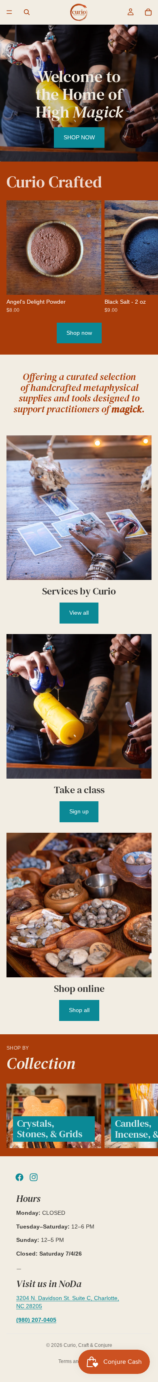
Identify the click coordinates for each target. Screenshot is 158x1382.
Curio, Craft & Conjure (88, 1345)
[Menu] (9, 12)
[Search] (27, 12)
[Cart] (148, 12)
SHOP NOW (79, 137)
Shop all (79, 1010)
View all (79, 612)
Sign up (79, 811)
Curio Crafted (54, 182)
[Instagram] (33, 1177)
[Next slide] (143, 256)
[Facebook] (19, 1177)
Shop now (79, 333)
